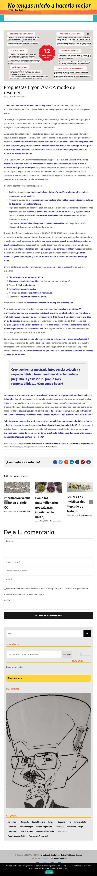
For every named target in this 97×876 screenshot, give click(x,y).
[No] (94, 869)
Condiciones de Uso (58, 855)
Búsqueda (25, 822)
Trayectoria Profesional (38, 836)
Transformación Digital (17, 836)
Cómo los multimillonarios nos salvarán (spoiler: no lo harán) (46, 507)
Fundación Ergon (16, 447)
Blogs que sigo (15, 678)
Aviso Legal (45, 855)
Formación (12, 827)
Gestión (28, 444)
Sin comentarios (24, 511)
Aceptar (49, 872)
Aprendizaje (12, 822)
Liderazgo (26, 447)
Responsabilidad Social (45, 831)
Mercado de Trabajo (38, 447)
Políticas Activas (51, 447)
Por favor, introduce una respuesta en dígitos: (24, 594)
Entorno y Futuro (81, 822)
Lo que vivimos (37, 444)
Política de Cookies (74, 855)
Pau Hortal (12, 831)
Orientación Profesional (51, 444)
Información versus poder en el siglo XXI (17, 502)
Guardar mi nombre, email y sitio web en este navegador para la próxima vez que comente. (47, 588)
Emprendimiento (64, 822)
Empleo (84, 444)
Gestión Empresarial (44, 827)
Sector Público (63, 831)
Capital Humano (74, 444)
